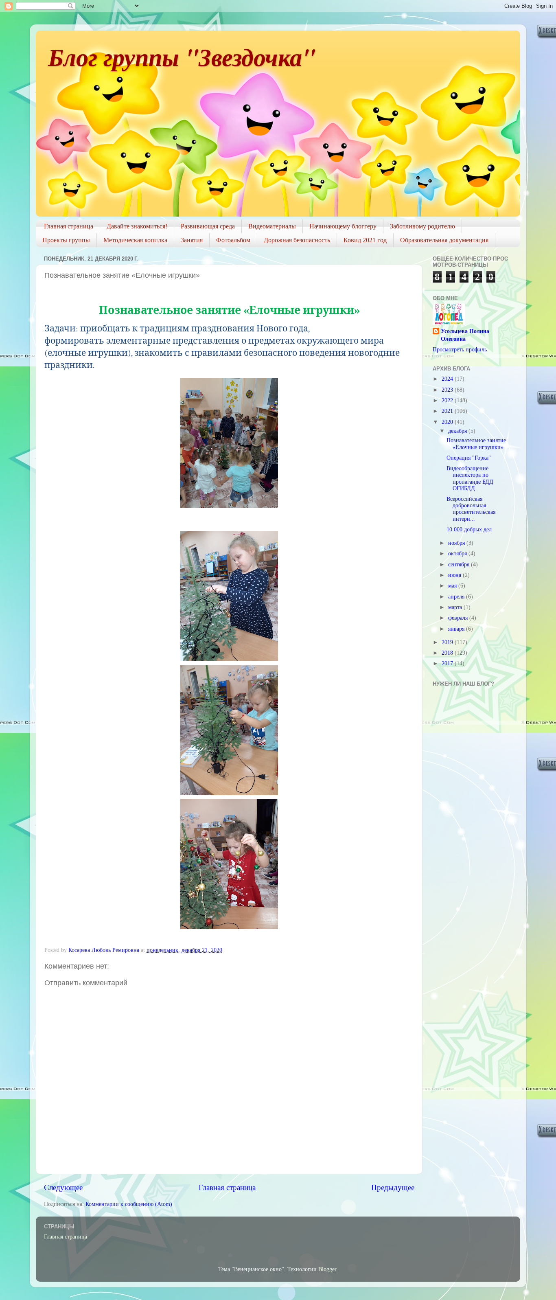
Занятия (192, 240)
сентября (459, 564)
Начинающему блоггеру (343, 226)
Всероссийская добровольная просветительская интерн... (471, 509)
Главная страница (68, 226)
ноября (457, 543)
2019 (448, 642)
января (457, 629)
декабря (458, 431)
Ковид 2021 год (365, 240)
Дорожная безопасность (297, 240)
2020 (448, 422)
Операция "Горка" (469, 458)
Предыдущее (392, 1187)
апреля (457, 597)
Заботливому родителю (422, 226)
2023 (448, 390)
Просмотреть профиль (460, 349)
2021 (448, 411)
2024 (448, 379)
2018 (448, 653)
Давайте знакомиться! (137, 226)
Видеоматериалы (272, 226)
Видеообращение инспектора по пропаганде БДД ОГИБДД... (470, 478)
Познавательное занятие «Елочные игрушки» (476, 443)
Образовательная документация (444, 240)
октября (458, 553)
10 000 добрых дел (469, 529)
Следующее (63, 1187)
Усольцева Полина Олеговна (465, 335)
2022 (448, 400)
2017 (448, 663)
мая (453, 586)
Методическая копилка (135, 240)
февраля (458, 618)
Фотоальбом (233, 240)
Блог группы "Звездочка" (181, 56)
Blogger (327, 1269)
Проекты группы (66, 240)
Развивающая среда (208, 226)
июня (455, 575)
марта (456, 607)
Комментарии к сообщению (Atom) (128, 1204)
